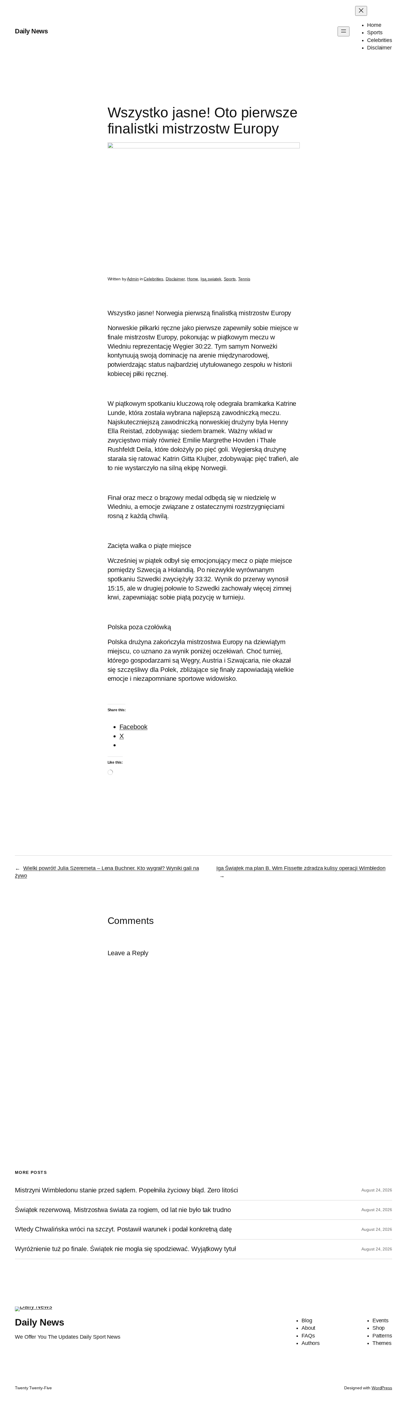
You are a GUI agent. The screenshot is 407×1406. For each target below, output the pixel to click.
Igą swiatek (211, 278)
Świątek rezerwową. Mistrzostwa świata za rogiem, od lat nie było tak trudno (123, 1210)
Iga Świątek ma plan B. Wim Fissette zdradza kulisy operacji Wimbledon (301, 868)
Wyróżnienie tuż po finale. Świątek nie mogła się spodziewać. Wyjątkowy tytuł (125, 1249)
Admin (133, 278)
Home (192, 278)
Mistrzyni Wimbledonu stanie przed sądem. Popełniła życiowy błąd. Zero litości (126, 1190)
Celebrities (153, 278)
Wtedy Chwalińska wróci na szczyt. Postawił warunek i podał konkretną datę (123, 1229)
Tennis (244, 278)
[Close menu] (361, 11)
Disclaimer (175, 278)
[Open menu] (343, 31)
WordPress (382, 1387)
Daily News (31, 31)
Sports (230, 278)
